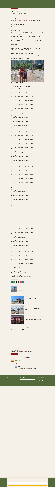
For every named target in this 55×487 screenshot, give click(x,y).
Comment (12, 331)
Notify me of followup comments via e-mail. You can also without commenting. (22, 351)
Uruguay (14, 380)
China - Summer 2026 (27, 305)
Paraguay (6, 380)
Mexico (13, 379)
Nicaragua (16, 379)
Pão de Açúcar (24, 16)
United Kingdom (10, 380)
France (4, 379)
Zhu (19, 366)
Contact (47, 4)
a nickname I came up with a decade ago (24, 20)
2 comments (24, 13)
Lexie (16, 359)
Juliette (17, 13)
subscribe (26, 351)
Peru (4, 380)
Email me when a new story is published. (17, 348)
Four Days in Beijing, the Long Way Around (34, 298)
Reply (16, 363)
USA (16, 380)
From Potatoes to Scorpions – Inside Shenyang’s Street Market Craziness (33, 318)
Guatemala (7, 379)
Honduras (10, 379)
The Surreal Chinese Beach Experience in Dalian (34, 309)
